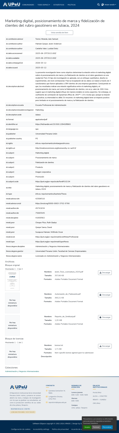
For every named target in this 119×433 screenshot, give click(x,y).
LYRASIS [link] (67, 423)
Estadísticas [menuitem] (58, 5)
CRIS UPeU (96, 403)
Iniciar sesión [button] (110, 4)
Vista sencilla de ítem (59, 32)
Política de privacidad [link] (60, 429)
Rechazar (96, 427)
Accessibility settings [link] (41, 429)
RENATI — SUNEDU (99, 400)
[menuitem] (44, 4)
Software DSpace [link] (39, 423)
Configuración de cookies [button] (20, 429)
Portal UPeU (97, 392)
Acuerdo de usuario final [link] (81, 429)
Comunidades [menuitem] (28, 5)
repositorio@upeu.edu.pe (57, 402)
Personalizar (107, 427)
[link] (105, 272)
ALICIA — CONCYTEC (100, 396)
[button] (11, 4)
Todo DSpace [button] (43, 5)
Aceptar (87, 427)
